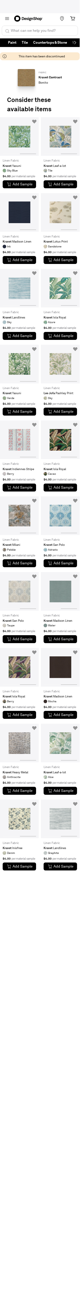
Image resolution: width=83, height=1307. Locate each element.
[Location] (62, 18)
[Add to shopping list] (34, 121)
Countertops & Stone (50, 42)
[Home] (30, 18)
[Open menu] (7, 18)
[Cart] (72, 18)
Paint (12, 42)
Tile (25, 42)
